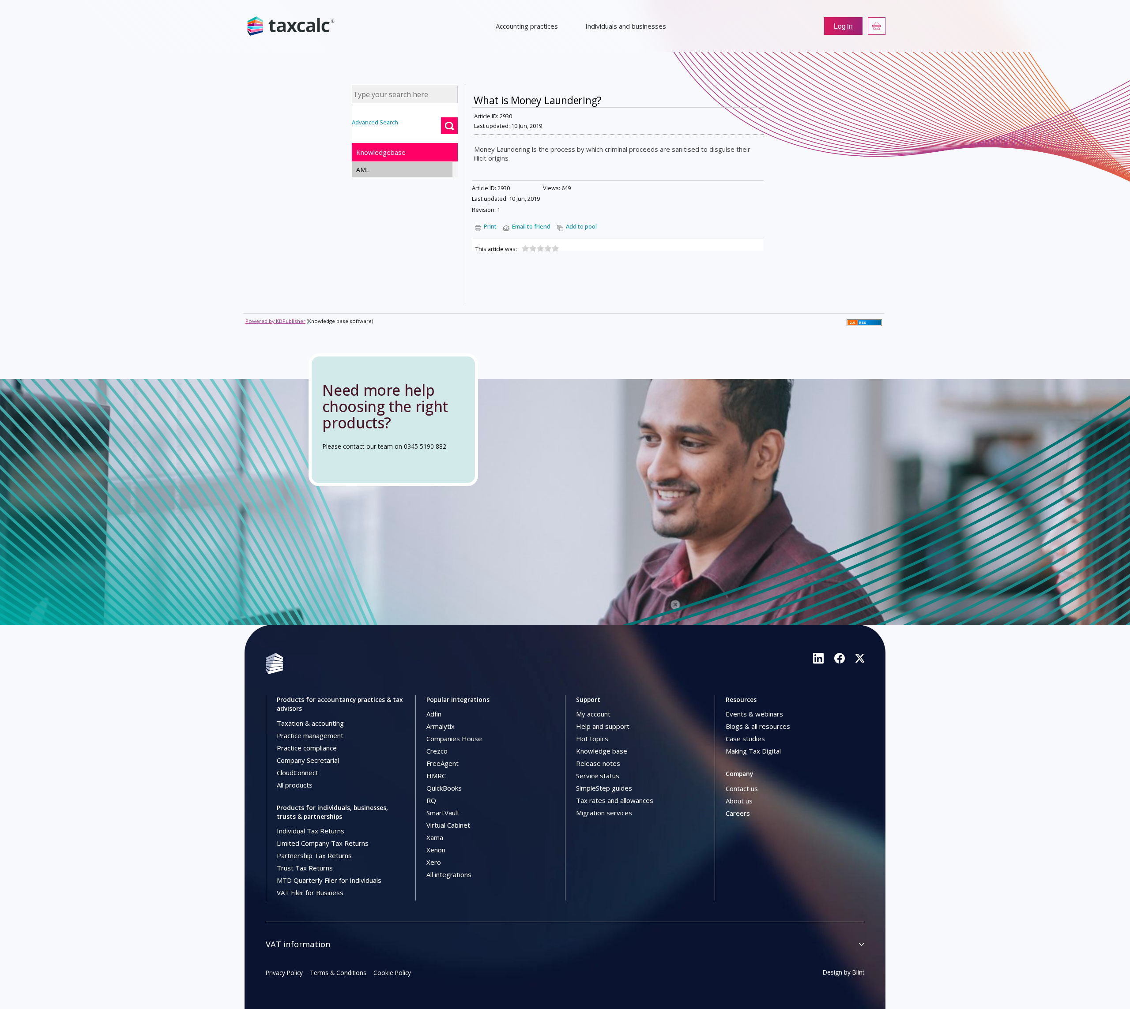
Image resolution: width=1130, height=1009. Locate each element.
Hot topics (592, 738)
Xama (434, 837)
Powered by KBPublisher (275, 321)
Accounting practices (527, 26)
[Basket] (876, 26)
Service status (597, 775)
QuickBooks (444, 788)
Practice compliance (307, 747)
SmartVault (443, 812)
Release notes (598, 763)
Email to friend (531, 226)
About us (739, 800)
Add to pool (581, 226)
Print (490, 226)
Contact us (742, 788)
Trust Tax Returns (305, 867)
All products (295, 784)
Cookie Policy (392, 972)
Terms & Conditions (338, 972)
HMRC (436, 775)
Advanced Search (375, 122)
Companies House (454, 738)
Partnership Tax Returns (314, 855)
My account (593, 713)
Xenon (435, 849)
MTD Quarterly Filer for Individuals (329, 880)
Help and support (602, 726)
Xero (433, 862)
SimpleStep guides (604, 788)
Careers (738, 813)
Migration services (604, 812)
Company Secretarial (308, 760)
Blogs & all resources (758, 726)
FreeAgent (442, 763)
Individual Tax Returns (310, 830)
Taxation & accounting (310, 723)
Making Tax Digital (753, 750)
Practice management (310, 735)
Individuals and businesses (625, 26)
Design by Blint (843, 972)
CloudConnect (297, 772)
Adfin (433, 713)
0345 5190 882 (425, 446)
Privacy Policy (284, 972)
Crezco (437, 750)
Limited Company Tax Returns (323, 843)
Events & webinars (754, 713)
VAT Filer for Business (310, 892)
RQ (431, 800)
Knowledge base (601, 750)
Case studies (745, 738)
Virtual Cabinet (448, 825)
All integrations (448, 874)
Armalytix (440, 726)
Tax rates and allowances (614, 800)
